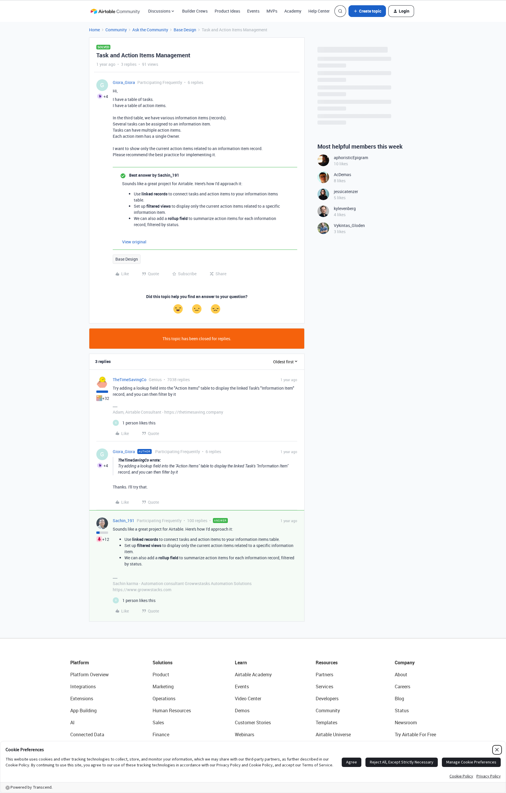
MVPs (271, 11)
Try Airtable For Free (415, 734)
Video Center (248, 698)
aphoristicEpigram (351, 157)
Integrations (83, 686)
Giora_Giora (124, 82)
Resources (327, 662)
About (401, 674)
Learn (241, 662)
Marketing (163, 686)
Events (253, 11)
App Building (83, 710)
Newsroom (406, 722)
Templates (326, 722)
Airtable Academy (253, 674)
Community (116, 29)
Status (402, 710)
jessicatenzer (346, 191)
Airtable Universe (333, 734)
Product (161, 674)
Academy (292, 11)
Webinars (244, 734)
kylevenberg (345, 208)
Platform (79, 662)
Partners (324, 674)
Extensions (81, 698)
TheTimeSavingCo (129, 379)
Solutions (162, 662)
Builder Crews (195, 11)
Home (94, 29)
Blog (399, 698)
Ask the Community (150, 29)
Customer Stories (253, 722)
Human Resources (172, 710)
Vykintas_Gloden (349, 225)
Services (324, 686)
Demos (242, 710)
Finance (161, 734)
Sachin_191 (123, 520)
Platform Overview (89, 674)
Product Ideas (227, 11)
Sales (158, 722)
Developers (327, 698)
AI (72, 722)
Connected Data (87, 734)
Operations (164, 698)
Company (405, 662)
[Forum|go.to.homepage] (115, 11)
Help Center (319, 11)
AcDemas (342, 174)
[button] (367, 11)
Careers (402, 686)
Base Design (185, 29)
